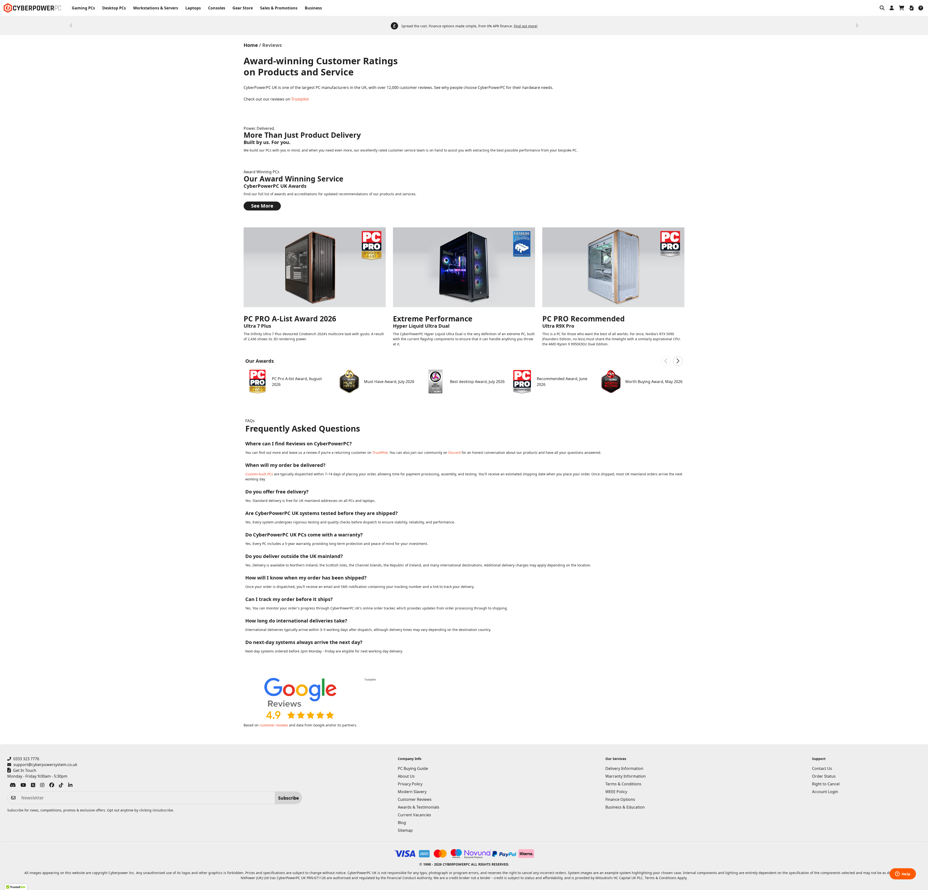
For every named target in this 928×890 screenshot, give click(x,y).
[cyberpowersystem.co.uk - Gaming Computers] (32, 8)
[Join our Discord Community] (13, 786)
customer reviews (274, 725)
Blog (402, 822)
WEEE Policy (616, 791)
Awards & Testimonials (418, 807)
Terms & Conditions (623, 784)
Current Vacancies (414, 815)
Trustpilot (300, 99)
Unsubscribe (162, 810)
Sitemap (405, 830)
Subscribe (288, 798)
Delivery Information (624, 768)
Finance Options (620, 799)
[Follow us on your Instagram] (42, 786)
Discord (454, 452)
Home (251, 45)
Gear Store (242, 8)
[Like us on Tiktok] (61, 786)
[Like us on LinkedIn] (70, 786)
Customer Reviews (415, 799)
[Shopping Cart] (901, 8)
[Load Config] (911, 8)
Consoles (216, 8)
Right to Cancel (826, 784)
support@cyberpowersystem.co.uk (45, 764)
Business (313, 8)
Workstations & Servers (155, 8)
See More (262, 206)
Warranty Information (625, 776)
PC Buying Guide (413, 768)
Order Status (824, 776)
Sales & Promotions (278, 8)
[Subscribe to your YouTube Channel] (23, 786)
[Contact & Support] (921, 8)
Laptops (193, 8)
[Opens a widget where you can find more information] (902, 874)
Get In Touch (24, 770)
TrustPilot (380, 452)
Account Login (825, 791)
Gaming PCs (83, 8)
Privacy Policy (410, 784)
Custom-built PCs (259, 474)
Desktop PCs (114, 8)
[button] (882, 8)
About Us (406, 776)
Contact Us (822, 768)
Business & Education (625, 807)
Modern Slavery (412, 791)
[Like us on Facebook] (51, 786)
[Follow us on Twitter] (33, 786)
